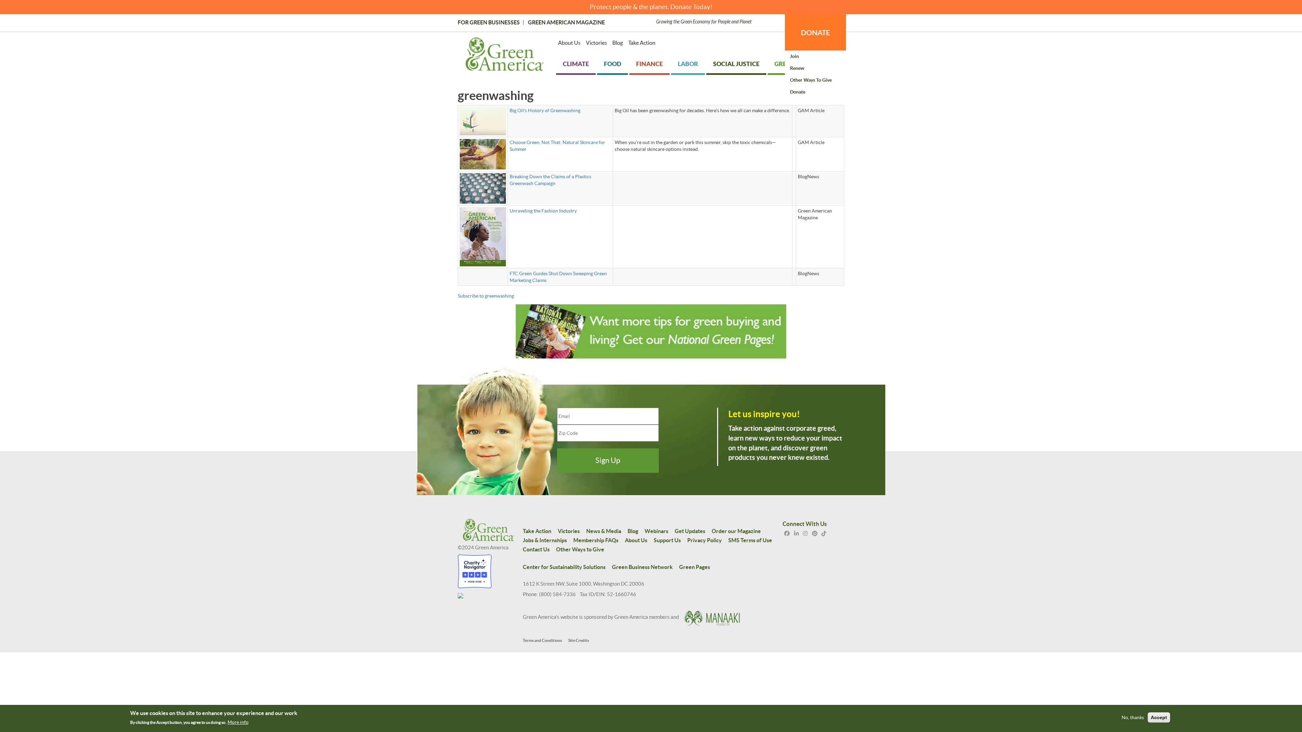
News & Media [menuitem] (603, 531)
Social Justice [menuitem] (736, 63)
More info (238, 722)
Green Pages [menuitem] (694, 567)
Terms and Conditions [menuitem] (542, 640)
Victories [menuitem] (596, 43)
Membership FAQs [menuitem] (595, 540)
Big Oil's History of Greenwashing (545, 110)
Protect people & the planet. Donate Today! (651, 7)
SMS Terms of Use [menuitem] (750, 540)
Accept (1159, 717)
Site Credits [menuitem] (578, 640)
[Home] (505, 55)
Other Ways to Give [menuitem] (811, 80)
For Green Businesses (489, 22)
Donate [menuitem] (797, 92)
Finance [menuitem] (649, 63)
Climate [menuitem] (576, 63)
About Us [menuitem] (569, 43)
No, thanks (1133, 717)
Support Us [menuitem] (667, 540)
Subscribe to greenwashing (486, 296)
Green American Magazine (566, 22)
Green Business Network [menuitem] (642, 567)
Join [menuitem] (794, 56)
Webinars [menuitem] (656, 531)
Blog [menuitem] (617, 43)
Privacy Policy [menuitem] (704, 540)
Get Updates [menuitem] (690, 531)
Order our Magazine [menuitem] (736, 531)
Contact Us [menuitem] (536, 549)
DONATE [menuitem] (815, 32)
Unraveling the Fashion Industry (543, 211)
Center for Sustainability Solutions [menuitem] (564, 567)
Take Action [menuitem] (641, 43)
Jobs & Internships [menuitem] (545, 540)
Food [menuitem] (612, 63)
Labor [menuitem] (688, 63)
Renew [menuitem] (797, 68)
